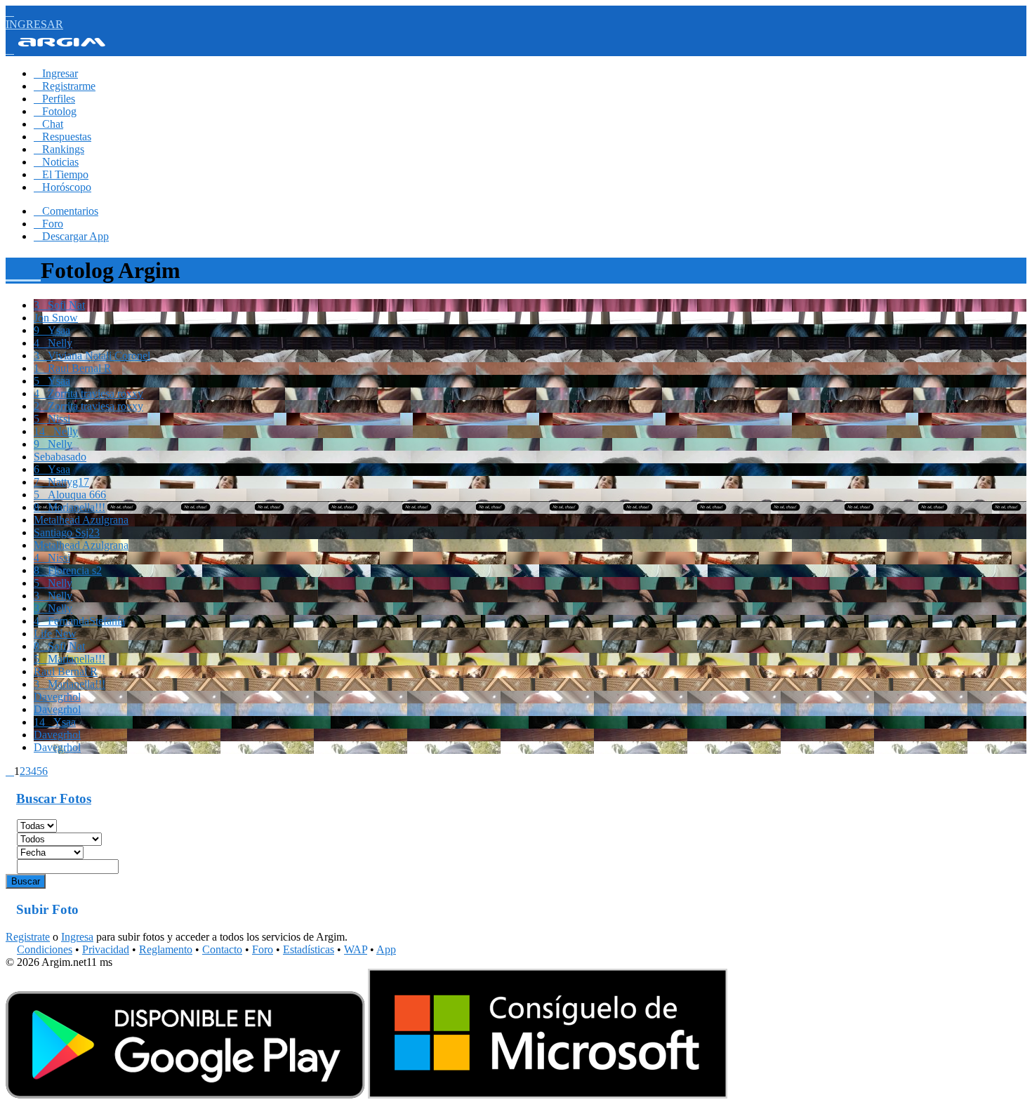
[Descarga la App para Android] (185, 1095)
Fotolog (55, 111)
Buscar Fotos (53, 798)
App (386, 949)
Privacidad (105, 949)
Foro (48, 224)
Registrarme (64, 86)
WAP (355, 949)
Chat (48, 124)
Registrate (28, 937)
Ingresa (77, 937)
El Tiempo (61, 174)
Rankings (59, 149)
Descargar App (71, 236)
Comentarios (66, 211)
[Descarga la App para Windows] (547, 1095)
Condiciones (44, 949)
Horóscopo (62, 187)
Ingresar (56, 73)
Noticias (56, 162)
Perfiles (54, 99)
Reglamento (165, 949)
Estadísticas (308, 949)
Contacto (222, 949)
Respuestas (62, 136)
